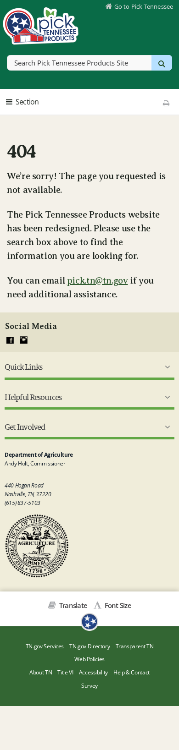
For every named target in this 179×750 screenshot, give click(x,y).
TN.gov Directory (89, 646)
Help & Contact (131, 672)
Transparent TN (135, 646)
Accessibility (93, 672)
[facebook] (10, 340)
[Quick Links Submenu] (166, 367)
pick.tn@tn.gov (97, 280)
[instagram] (24, 340)
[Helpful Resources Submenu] (166, 397)
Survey (89, 686)
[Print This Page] (166, 103)
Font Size (117, 605)
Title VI (65, 672)
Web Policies (89, 659)
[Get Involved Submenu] (166, 427)
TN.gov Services (45, 646)
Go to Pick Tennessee (143, 6)
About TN (40, 672)
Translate (72, 605)
